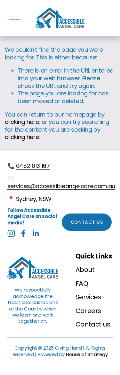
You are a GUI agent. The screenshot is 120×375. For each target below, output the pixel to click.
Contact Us (87, 222)
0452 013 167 (33, 166)
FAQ (82, 283)
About (85, 270)
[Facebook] (23, 233)
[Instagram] (11, 233)
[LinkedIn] (35, 233)
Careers (88, 311)
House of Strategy (87, 354)
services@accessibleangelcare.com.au (61, 186)
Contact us (93, 324)
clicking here (22, 122)
